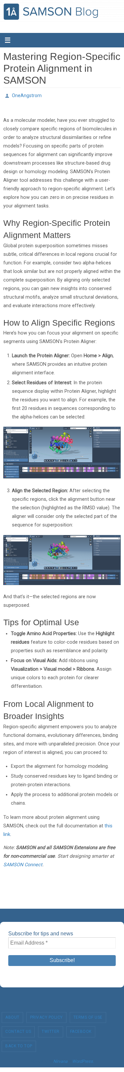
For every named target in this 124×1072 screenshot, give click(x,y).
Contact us (18, 1030)
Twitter (51, 1030)
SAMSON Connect (22, 863)
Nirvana (60, 1059)
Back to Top (18, 1044)
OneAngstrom (27, 94)
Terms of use (88, 1015)
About (12, 1015)
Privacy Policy (46, 1015)
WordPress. (83, 1059)
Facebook (81, 1030)
